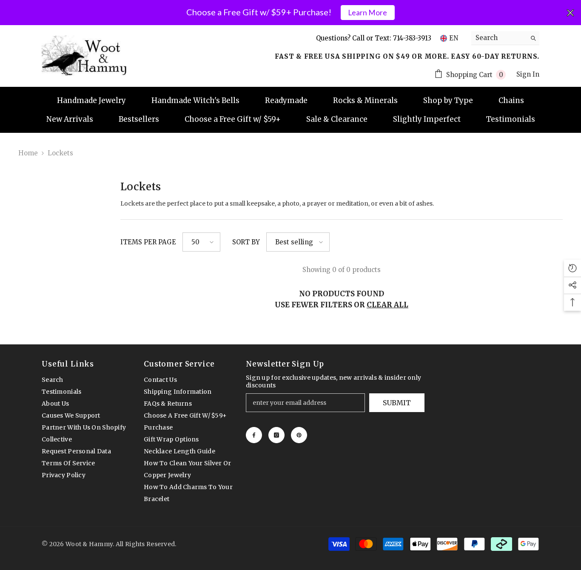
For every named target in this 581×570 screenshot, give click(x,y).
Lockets (60, 153)
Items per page (148, 242)
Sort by (246, 242)
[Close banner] (570, 12)
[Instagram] (276, 435)
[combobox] (498, 38)
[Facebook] (254, 435)
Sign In (527, 74)
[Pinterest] (299, 435)
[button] (201, 242)
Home (28, 153)
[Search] (505, 38)
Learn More (367, 12)
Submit (397, 402)
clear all (387, 304)
